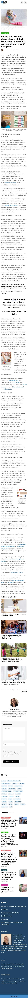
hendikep (21, 783)
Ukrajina (4, 801)
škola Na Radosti (18, 387)
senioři (17, 796)
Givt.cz (7, 924)
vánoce (4, 804)
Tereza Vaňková (8, 50)
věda (10, 804)
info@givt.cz (4, 919)
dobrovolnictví (6, 783)
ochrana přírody (18, 791)
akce (3, 781)
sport (10, 799)
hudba (10, 786)
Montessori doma (10, 183)
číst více (9, 968)
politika (4, 794)
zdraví (16, 804)
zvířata (22, 804)
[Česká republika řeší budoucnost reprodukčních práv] (23, 888)
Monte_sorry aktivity (11, 205)
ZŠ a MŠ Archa (13, 380)
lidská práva (12, 788)
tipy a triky (23, 689)
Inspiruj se (5, 33)
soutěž (4, 799)
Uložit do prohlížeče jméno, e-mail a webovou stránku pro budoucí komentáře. (13, 754)
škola (11, 807)
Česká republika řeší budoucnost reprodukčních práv (7, 889)
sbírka (11, 796)
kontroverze (18, 786)
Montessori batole (17, 572)
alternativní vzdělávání (8, 689)
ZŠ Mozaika (7, 389)
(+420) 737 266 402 (6, 916)
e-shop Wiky (16, 580)
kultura (4, 788)
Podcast (4, 870)
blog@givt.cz (21, 981)
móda (19, 788)
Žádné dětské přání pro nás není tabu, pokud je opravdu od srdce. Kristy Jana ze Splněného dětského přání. (8, 876)
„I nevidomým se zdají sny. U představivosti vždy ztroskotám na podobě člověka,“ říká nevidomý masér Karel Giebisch (9, 823)
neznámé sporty (6, 791)
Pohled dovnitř (5, 817)
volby (10, 801)
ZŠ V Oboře (16, 382)
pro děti (17, 689)
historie (4, 786)
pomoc (11, 794)
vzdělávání (18, 801)
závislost (4, 807)
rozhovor (4, 796)
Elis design (10, 582)
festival (15, 783)
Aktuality (4, 885)
